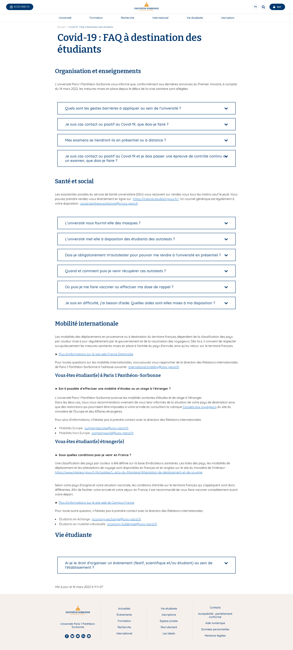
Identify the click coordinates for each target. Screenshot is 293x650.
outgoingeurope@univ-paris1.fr (107, 428)
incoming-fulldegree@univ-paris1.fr (132, 524)
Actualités (124, 608)
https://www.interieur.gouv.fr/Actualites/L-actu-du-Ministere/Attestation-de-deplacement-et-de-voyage (128, 472)
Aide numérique (215, 623)
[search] (263, 7)
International (160, 18)
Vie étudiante (195, 18)
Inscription (227, 18)
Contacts (215, 607)
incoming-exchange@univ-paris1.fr (116, 519)
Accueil (61, 26)
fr (255, 7)
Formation (96, 18)
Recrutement (169, 627)
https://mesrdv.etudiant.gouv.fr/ (156, 199)
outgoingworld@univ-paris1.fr (113, 433)
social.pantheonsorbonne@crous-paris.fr (109, 203)
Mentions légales (215, 635)
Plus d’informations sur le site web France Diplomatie (96, 354)
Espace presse (169, 621)
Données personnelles (215, 629)
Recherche (127, 18)
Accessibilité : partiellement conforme (215, 615)
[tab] (146, 108)
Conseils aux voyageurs (200, 407)
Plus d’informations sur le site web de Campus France (96, 502)
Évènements (124, 614)
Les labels (169, 633)
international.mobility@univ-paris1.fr (153, 367)
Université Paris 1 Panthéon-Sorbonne (78, 625)
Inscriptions (169, 614)
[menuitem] (65, 18)
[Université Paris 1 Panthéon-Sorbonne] (146, 7)
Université (65, 18)
